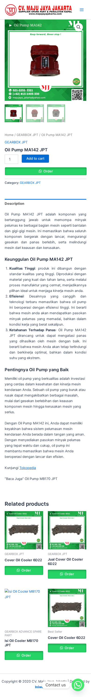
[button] (78, 27)
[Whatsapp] (78, 685)
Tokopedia (27, 468)
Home (9, 135)
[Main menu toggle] (81, 9)
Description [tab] (14, 204)
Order (48, 171)
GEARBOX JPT (27, 135)
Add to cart (35, 158)
